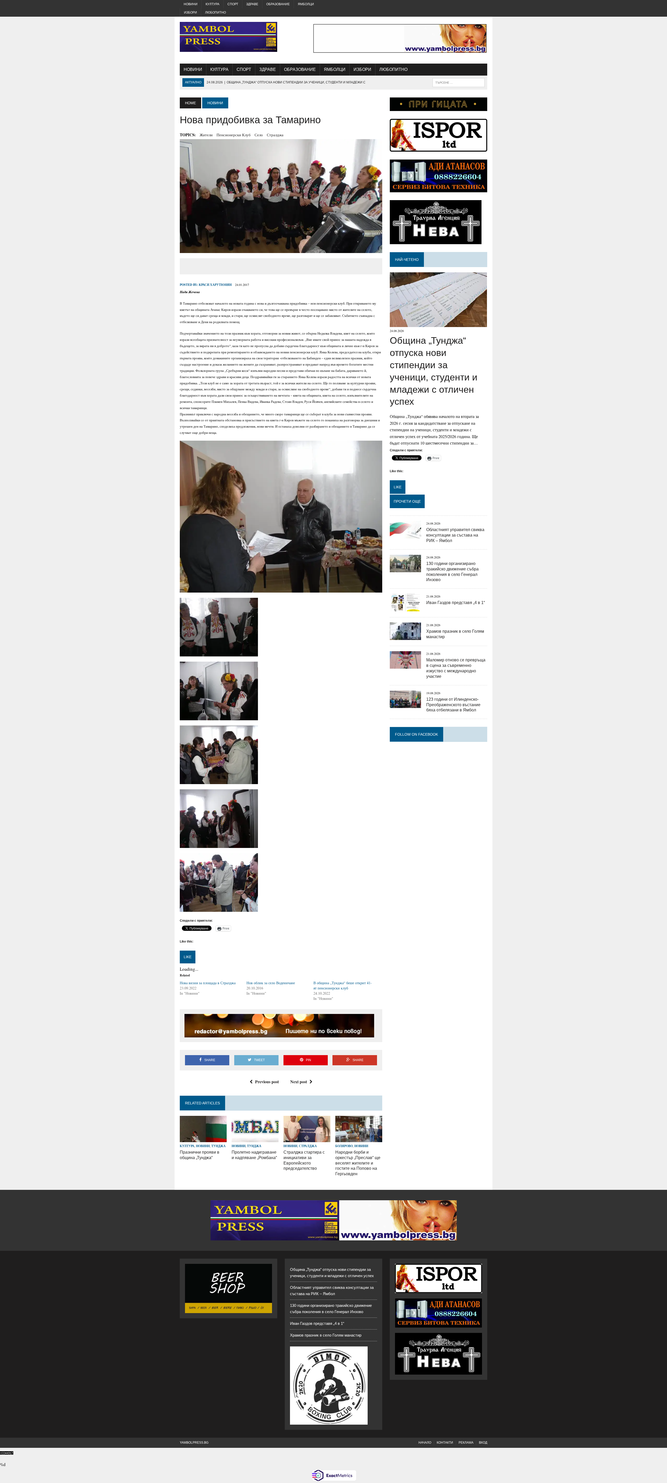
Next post (298, 1082)
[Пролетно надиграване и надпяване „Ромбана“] (255, 1138)
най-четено (407, 259)
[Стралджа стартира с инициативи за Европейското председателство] (306, 1138)
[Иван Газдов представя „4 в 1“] (405, 608)
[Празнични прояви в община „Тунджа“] (203, 1138)
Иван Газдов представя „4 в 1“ (455, 602)
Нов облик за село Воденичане (270, 982)
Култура (212, 4)
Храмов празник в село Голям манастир (325, 1335)
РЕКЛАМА (466, 1442)
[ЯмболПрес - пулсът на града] (228, 37)
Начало (424, 1442)
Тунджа (218, 1146)
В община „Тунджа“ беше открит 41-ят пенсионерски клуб (342, 985)
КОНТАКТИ (445, 1442)
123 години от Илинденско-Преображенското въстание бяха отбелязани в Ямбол (453, 704)
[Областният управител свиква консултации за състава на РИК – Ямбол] (405, 535)
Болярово (344, 1146)
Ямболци (306, 4)
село (259, 134)
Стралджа (275, 134)
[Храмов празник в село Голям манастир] (405, 636)
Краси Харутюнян (215, 284)
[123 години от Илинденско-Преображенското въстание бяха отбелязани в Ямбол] (405, 704)
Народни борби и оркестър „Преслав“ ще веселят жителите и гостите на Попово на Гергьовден (357, 1163)
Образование (278, 4)
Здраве (252, 4)
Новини (190, 4)
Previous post (267, 1082)
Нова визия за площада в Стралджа (208, 982)
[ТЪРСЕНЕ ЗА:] (459, 82)
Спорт (232, 4)
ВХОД (483, 1442)
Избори (190, 12)
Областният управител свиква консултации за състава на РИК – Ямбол (455, 535)
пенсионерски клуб (234, 134)
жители (206, 134)
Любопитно (215, 12)
